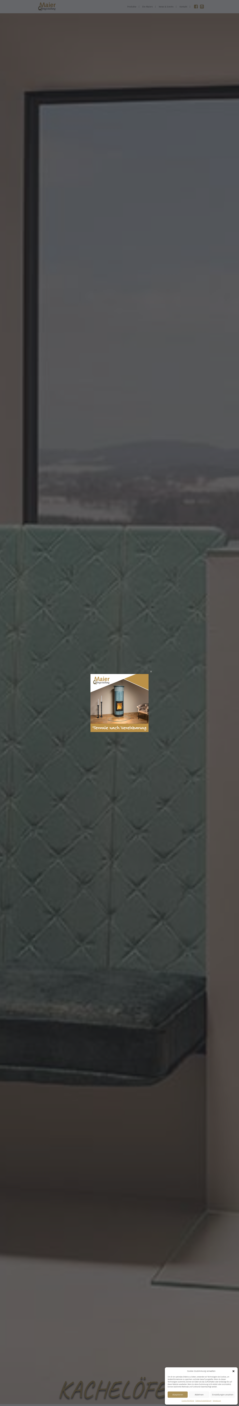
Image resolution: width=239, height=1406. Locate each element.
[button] (233, 1371)
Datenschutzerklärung (203, 1401)
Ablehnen (199, 1394)
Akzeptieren (177, 1394)
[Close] (151, 671)
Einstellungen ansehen (222, 1394)
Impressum (217, 1401)
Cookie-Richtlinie (188, 1401)
